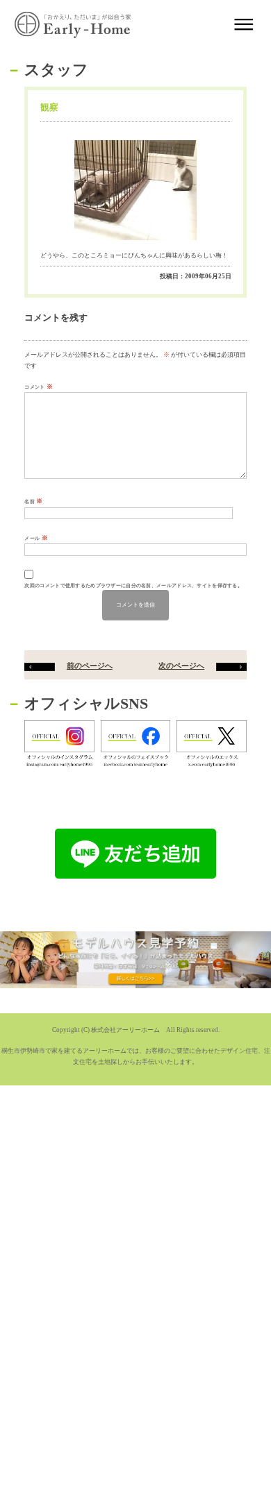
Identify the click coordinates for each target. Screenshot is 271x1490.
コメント (38, 386)
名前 (33, 501)
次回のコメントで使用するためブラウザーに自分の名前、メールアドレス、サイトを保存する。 (133, 585)
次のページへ (181, 665)
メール (35, 537)
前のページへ (89, 665)
